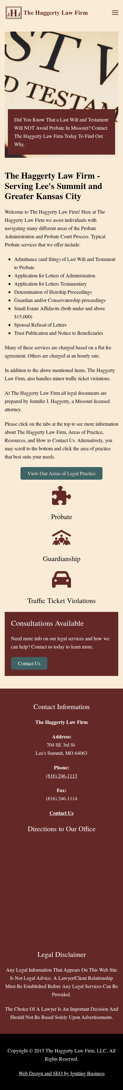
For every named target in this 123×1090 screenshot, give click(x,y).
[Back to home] (48, 12)
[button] (115, 12)
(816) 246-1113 (61, 775)
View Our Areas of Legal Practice (61, 473)
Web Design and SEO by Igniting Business (62, 1073)
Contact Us (29, 663)
